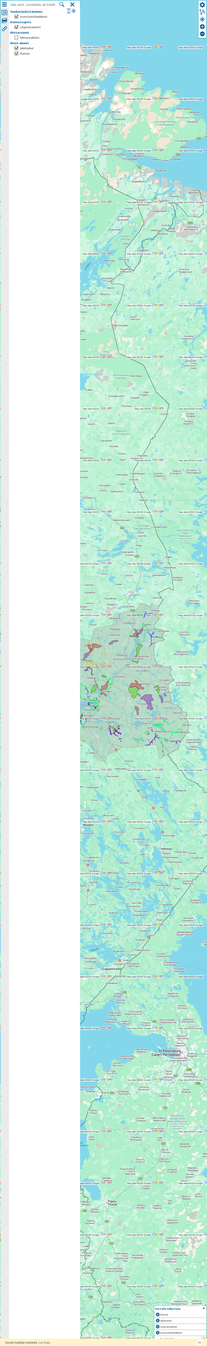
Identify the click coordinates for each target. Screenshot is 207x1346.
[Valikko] (4, 4)
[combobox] (35, 4)
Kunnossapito (20, 22)
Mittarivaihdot (29, 37)
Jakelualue (27, 48)
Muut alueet (19, 43)
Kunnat (25, 53)
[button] (180, 1309)
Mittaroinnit (19, 32)
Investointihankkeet (33, 17)
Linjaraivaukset (30, 27)
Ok (199, 1342)
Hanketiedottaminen (26, 11)
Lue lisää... (44, 1342)
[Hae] (62, 4)
